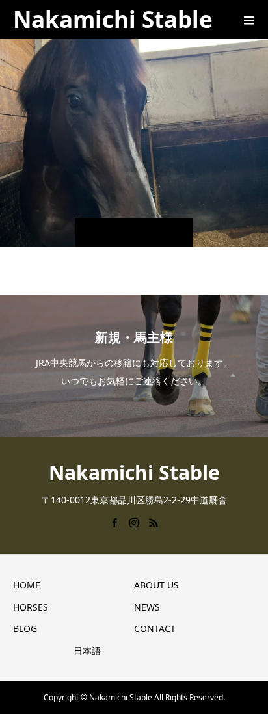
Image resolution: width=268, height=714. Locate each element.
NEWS (147, 607)
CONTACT (155, 628)
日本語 (87, 650)
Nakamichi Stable (113, 19)
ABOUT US (156, 585)
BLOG (25, 628)
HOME (26, 585)
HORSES (30, 607)
